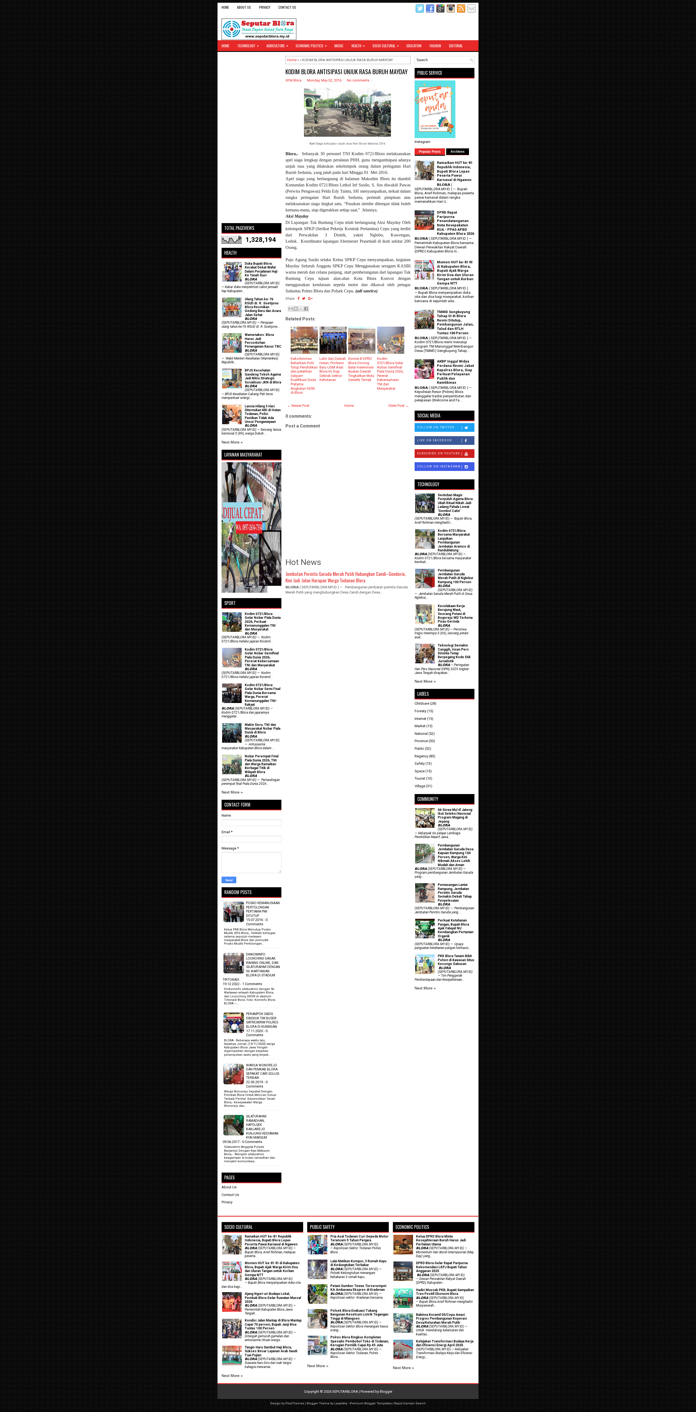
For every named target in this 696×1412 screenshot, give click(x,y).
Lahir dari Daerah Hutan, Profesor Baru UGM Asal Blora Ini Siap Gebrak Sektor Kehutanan (332, 369)
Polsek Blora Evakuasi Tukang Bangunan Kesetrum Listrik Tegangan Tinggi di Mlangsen (359, 1314)
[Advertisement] (251, 137)
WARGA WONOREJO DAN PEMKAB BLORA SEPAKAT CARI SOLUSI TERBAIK (262, 1071)
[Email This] (290, 308)
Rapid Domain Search (410, 1403)
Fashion (435, 45)
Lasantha (340, 1403)
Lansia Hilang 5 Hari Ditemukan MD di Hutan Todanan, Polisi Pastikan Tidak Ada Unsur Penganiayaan (263, 414)
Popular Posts (430, 152)
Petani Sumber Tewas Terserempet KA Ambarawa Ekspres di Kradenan (358, 1288)
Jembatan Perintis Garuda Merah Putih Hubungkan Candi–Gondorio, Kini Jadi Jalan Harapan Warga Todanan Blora (345, 577)
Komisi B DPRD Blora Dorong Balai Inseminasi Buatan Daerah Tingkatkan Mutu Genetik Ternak (361, 369)
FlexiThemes (294, 1403)
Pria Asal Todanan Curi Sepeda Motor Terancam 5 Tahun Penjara (359, 1238)
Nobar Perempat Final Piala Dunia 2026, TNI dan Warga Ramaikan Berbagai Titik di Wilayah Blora (261, 764)
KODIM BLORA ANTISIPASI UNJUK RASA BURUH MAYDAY (346, 71)
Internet (420, 719)
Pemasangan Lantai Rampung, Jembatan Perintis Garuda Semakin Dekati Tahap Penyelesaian (455, 892)
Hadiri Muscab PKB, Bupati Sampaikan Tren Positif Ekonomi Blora (445, 1292)
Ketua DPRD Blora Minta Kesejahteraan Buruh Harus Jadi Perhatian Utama (441, 1240)
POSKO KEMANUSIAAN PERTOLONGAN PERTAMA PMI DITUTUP (263, 909)
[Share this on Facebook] (298, 298)
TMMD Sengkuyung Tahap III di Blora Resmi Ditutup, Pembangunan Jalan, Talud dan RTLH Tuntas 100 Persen (455, 322)
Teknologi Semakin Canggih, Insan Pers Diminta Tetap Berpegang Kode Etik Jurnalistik (454, 653)
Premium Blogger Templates (371, 1403)
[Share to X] (301, 308)
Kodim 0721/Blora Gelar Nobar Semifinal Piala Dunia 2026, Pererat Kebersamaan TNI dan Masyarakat (262, 657)
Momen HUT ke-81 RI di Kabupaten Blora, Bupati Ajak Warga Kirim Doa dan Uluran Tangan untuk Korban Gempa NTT (455, 272)
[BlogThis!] (296, 308)
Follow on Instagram (439, 466)
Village (420, 786)
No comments (358, 80)
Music (338, 45)
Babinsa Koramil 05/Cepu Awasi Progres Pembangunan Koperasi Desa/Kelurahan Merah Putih (441, 1318)
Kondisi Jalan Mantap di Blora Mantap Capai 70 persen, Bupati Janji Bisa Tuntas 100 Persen (273, 1324)
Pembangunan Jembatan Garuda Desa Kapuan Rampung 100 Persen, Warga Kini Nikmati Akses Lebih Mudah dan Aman (455, 855)
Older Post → (398, 406)
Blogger (386, 1391)
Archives (457, 152)
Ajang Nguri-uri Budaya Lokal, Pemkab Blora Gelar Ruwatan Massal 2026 (273, 1298)
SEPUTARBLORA (345, 1391)
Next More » (232, 442)
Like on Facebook (434, 440)
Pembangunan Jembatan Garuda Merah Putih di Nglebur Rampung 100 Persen (455, 576)
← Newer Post (298, 406)
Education (413, 45)
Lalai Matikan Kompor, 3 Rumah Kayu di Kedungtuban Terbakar (358, 1263)
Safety (420, 763)
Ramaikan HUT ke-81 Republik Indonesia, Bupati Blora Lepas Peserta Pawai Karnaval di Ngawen (455, 171)
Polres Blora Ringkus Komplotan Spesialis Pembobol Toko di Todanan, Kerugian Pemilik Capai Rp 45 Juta (359, 1341)
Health (358, 45)
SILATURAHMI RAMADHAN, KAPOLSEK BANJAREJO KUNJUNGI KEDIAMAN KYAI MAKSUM (262, 1126)
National (421, 734)
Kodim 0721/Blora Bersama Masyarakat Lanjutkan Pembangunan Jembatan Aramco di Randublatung (454, 540)
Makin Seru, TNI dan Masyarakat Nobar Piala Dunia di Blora (262, 729)
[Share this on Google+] (310, 298)
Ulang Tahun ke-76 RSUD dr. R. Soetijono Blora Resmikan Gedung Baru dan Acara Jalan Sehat (263, 307)
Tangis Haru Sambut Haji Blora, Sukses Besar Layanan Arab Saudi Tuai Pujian (271, 1351)
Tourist (420, 778)
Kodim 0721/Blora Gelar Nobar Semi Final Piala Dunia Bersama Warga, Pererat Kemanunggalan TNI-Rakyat (262, 695)
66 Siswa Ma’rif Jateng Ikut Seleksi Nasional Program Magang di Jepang (455, 815)
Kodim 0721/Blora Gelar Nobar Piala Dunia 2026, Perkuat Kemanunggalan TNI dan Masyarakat (263, 622)
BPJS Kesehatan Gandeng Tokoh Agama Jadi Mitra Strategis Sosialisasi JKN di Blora (263, 376)
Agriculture (277, 45)
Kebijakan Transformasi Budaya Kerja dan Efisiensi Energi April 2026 (444, 1343)
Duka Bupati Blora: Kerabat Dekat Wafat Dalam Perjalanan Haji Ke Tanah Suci (261, 269)
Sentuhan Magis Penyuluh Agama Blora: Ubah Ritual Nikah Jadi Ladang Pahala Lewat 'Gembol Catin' (455, 503)
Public (419, 748)
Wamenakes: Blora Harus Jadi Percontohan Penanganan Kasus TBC (263, 340)
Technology (248, 45)
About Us (244, 7)
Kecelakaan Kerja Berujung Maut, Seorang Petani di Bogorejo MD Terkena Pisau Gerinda (455, 614)
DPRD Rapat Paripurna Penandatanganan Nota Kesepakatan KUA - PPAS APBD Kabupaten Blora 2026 (455, 223)
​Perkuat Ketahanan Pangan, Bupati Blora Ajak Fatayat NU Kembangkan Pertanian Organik (455, 928)
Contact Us (287, 7)
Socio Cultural (385, 45)
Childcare (422, 703)
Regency (421, 756)
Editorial (456, 45)
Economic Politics (311, 45)
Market (420, 726)
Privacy (264, 7)
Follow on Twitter (435, 427)
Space (420, 771)
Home (225, 7)
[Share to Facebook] (306, 308)
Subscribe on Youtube (438, 453)
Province (421, 741)
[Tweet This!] (304, 298)
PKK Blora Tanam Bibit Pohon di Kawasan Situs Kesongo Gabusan (456, 960)
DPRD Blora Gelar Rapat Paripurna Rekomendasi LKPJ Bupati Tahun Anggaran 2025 (442, 1267)
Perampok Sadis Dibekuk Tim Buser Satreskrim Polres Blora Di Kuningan (262, 1020)
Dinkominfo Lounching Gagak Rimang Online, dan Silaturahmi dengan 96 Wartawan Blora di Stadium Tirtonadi (251, 967)
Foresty (420, 711)
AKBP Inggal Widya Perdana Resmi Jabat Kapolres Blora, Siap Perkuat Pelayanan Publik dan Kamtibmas (455, 372)
